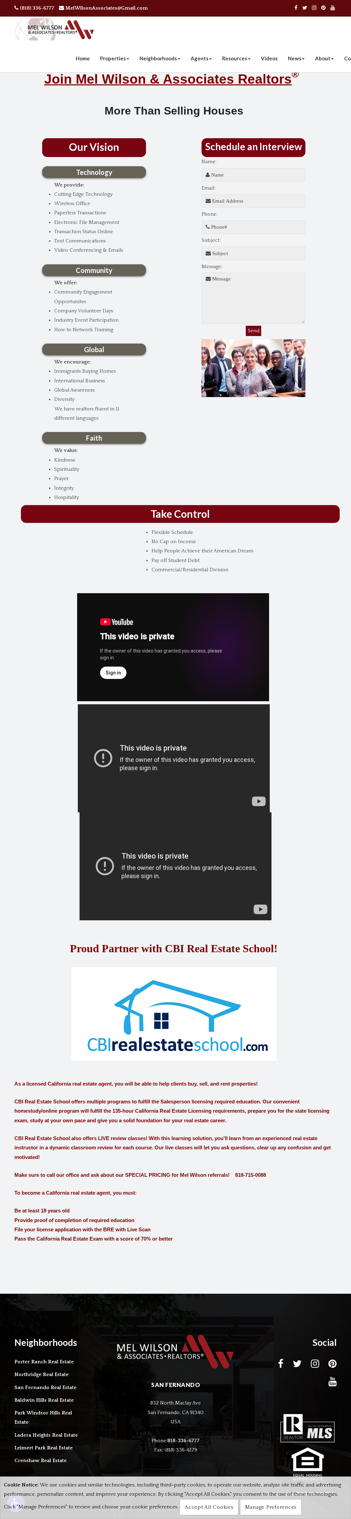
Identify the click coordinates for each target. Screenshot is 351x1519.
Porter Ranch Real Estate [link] (44, 1362)
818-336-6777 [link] (183, 1441)
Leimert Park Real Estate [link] (43, 1448)
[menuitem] (83, 58)
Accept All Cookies (209, 1507)
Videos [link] (269, 58)
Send (254, 331)
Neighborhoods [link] (158, 58)
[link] (296, 8)
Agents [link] (199, 58)
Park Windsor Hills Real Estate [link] (43, 1417)
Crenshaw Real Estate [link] (40, 1460)
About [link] (322, 58)
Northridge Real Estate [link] (41, 1374)
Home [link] (83, 58)
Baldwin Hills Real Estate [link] (44, 1400)
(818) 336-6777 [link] (36, 8)
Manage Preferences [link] (271, 1507)
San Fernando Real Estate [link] (45, 1387)
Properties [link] (113, 58)
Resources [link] (234, 58)
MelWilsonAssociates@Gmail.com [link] (106, 8)
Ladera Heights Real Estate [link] (46, 1435)
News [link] (294, 58)
